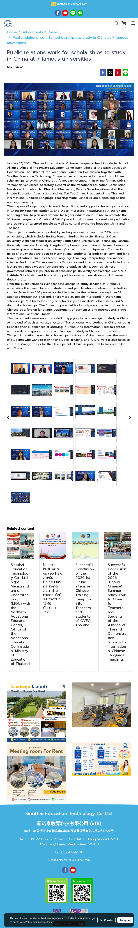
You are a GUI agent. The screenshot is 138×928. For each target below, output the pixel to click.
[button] (115, 23)
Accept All (125, 920)
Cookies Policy (46, 921)
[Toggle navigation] (133, 23)
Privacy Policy (24, 921)
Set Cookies (106, 920)
